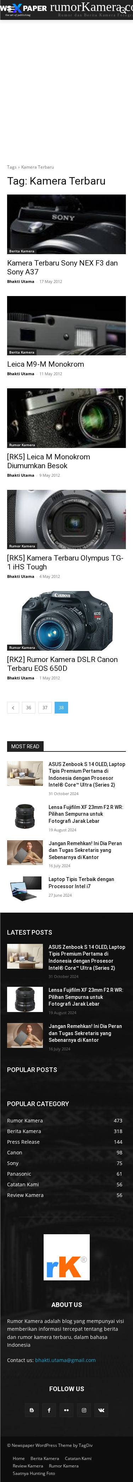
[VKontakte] (101, 1410)
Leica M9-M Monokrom (45, 364)
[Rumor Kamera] (66, 1257)
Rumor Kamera (22, 444)
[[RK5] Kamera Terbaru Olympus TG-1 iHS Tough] (66, 519)
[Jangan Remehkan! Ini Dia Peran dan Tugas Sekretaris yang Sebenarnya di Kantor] (25, 852)
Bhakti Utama (20, 281)
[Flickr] (66, 1410)
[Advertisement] (66, 90)
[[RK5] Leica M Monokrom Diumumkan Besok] (66, 418)
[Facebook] (49, 1410)
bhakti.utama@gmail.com (65, 1360)
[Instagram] (84, 1410)
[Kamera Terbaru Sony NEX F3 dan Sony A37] (66, 224)
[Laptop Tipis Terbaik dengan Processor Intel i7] (25, 888)
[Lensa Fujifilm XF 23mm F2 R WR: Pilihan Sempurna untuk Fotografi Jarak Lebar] (25, 816)
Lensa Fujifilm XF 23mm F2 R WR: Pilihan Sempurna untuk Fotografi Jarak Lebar (86, 814)
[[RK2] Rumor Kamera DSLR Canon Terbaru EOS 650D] (66, 621)
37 (45, 708)
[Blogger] (32, 1410)
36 (28, 708)
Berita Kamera (21, 250)
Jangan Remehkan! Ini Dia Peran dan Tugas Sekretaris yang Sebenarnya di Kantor (85, 850)
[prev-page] (13, 707)
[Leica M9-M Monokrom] (66, 326)
